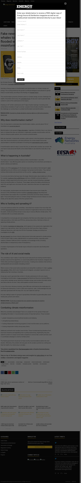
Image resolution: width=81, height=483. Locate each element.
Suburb (19, 62)
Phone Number (21, 51)
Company (20, 40)
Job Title (20, 46)
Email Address (21, 24)
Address (19, 57)
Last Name (21, 35)
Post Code (20, 73)
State (18, 68)
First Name (21, 30)
